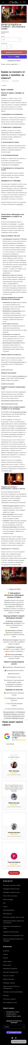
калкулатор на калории (19, 412)
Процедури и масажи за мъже (11, 892)
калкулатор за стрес (19, 362)
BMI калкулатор (7, 913)
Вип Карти (6, 995)
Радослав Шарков (14, 862)
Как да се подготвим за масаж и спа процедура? (13, 940)
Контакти (5, 958)
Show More (14, 790)
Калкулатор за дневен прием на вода (13, 917)
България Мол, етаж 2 (12, 1011)
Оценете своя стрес (7, 369)
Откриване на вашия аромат (11, 931)
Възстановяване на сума (10, 1002)
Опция (2, 36)
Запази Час (16, 548)
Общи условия (7, 965)
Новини (5, 906)
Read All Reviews (14, 873)
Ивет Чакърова (14, 771)
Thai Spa (9, 188)
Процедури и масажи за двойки (11, 885)
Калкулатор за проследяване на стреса (12, 927)
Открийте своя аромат (7, 383)
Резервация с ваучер (9, 983)
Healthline (20, 204)
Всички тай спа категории (10, 896)
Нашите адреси (7, 961)
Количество (4, 43)
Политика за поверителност (10, 972)
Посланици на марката (9, 999)
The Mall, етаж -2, (11, 1014)
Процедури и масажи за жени (11, 888)
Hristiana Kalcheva (14, 832)
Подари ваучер (5, 548)
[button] (3, 2)
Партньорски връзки (8, 910)
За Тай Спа (6, 951)
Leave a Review (10, 744)
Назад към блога (15, 589)
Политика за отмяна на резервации (13, 992)
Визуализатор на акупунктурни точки (13, 935)
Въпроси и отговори (8, 975)
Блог (4, 903)
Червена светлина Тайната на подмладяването (11, 987)
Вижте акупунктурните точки (9, 403)
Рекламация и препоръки (10, 968)
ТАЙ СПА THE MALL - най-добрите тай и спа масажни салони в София (19, 734)
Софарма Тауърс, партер (13, 1016)
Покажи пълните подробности (9, 64)
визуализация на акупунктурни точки (12, 400)
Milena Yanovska (14, 803)
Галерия (5, 954)
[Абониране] (23, 1027)
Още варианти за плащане (14, 60)
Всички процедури (8, 899)
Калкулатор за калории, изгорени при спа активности (13, 921)
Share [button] (4, 85)
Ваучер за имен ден (8, 979)
